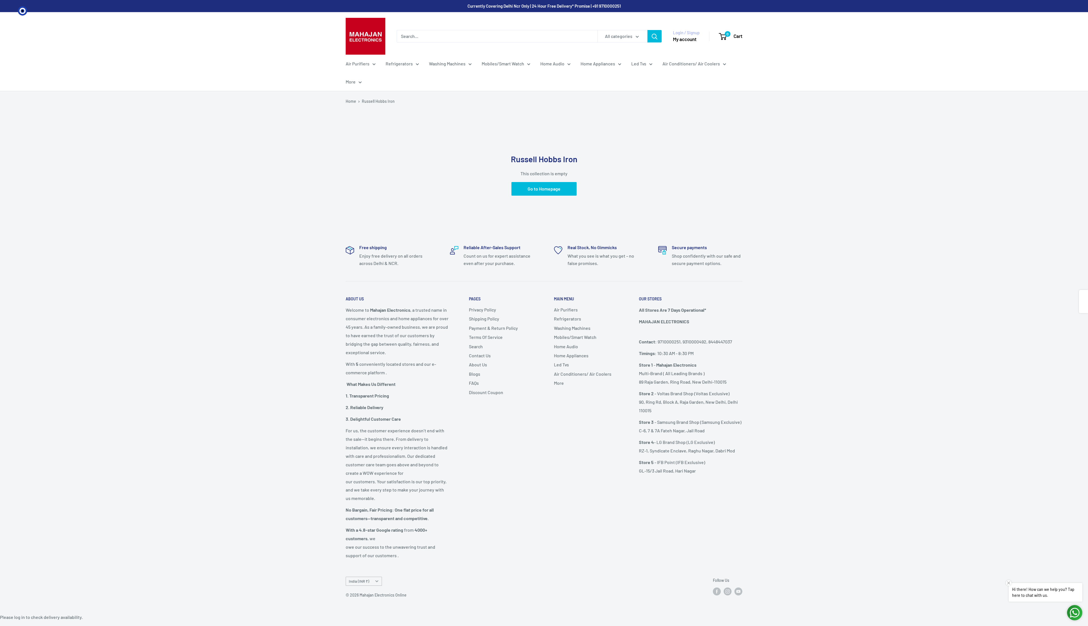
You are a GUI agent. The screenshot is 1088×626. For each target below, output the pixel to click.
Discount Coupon (486, 392)
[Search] (654, 36)
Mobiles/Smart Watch (503, 63)
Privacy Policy (482, 309)
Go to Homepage (544, 188)
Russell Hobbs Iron (378, 101)
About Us (478, 364)
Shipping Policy (484, 318)
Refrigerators (399, 63)
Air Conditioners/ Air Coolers (691, 63)
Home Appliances (598, 63)
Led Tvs (638, 63)
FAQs (474, 383)
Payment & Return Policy (493, 328)
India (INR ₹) (359, 581)
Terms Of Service (486, 337)
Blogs (474, 374)
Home (351, 101)
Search (476, 346)
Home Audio (552, 63)
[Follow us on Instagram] (728, 591)
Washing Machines (447, 63)
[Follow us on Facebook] (717, 591)
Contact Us (480, 355)
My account (684, 39)
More (351, 81)
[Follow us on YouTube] (738, 591)
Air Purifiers (357, 63)
